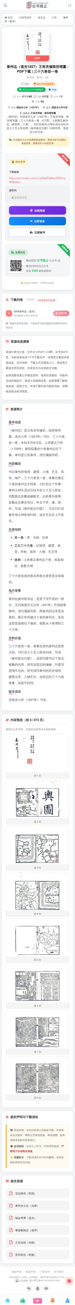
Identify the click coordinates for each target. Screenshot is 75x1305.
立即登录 (39, 221)
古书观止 (33, 1277)
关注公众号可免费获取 (33, 89)
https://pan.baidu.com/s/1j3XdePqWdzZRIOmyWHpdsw (37, 180)
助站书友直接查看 (45, 83)
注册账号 (39, 232)
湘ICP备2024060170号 (52, 1277)
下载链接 (14, 172)
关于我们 (59, 1271)
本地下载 (62, 313)
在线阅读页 (39, 380)
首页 (10, 17)
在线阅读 (39, 210)
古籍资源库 (25, 17)
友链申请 (17, 1271)
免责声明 (31, 1271)
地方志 (41, 17)
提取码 (13, 190)
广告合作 (45, 1271)
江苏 (54, 17)
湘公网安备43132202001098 (44, 1280)
